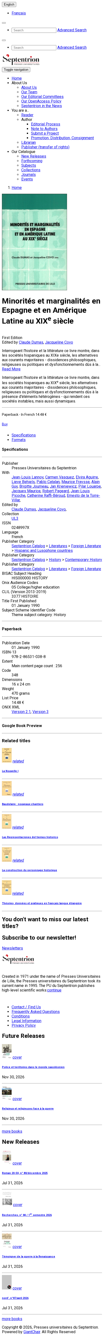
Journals (28, 174)
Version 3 (40, 711)
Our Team (29, 92)
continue (54, 990)
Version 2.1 (21, 711)
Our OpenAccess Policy (41, 101)
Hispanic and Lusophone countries (44, 550)
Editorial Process (45, 124)
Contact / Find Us (26, 1007)
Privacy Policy (24, 1025)
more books (12, 1131)
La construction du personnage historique (29, 870)
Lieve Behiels (23, 481)
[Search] (4, 23)
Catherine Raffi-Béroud (46, 495)
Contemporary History (83, 559)
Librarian (28, 142)
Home (17, 78)
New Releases (33, 156)
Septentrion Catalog (28, 546)
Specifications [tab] (24, 435)
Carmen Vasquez (59, 477)
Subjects (28, 165)
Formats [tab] (19, 439)
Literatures (58, 546)
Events (27, 179)
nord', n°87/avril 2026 (15, 1298)
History (55, 559)
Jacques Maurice (26, 491)
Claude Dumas (31, 342)
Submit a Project (45, 133)
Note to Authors (44, 128)
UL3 (15, 518)
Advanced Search (72, 30)
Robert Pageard (55, 491)
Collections (30, 170)
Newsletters (12, 948)
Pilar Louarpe (89, 486)
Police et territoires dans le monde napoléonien (33, 1067)
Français (19, 13)
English (9, 4)
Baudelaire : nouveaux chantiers (22, 804)
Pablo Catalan (48, 481)
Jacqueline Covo (59, 342)
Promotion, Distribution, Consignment (62, 138)
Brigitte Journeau (33, 486)
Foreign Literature (86, 546)
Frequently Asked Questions (36, 1011)
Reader (27, 115)
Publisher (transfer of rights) (45, 147)
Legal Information (26, 1021)
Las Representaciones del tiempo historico (30, 837)
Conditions (21, 1016)
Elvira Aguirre (87, 477)
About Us (29, 87)
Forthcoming (31, 161)
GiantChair (31, 1332)
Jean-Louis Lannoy (28, 477)
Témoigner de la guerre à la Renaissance (28, 1256)
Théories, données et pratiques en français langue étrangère (42, 903)
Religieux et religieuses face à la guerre (28, 1108)
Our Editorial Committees (42, 96)
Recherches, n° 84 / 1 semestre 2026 (27, 1215)
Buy (5, 424)
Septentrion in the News (41, 106)
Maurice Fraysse (75, 481)
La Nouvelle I (10, 771)
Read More (11, 369)
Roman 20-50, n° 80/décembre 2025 (25, 1173)
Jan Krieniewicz (63, 486)
